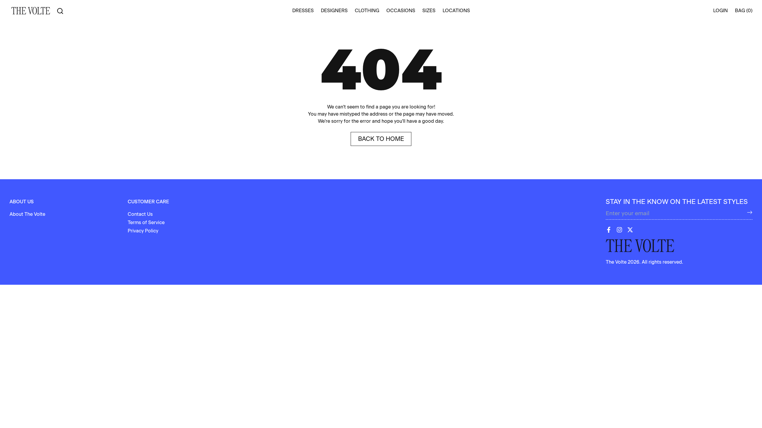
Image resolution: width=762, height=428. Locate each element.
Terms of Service (146, 222)
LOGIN (720, 10)
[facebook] (609, 230)
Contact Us (140, 214)
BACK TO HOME (381, 138)
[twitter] (630, 230)
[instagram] (619, 230)
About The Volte (27, 214)
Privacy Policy (143, 231)
